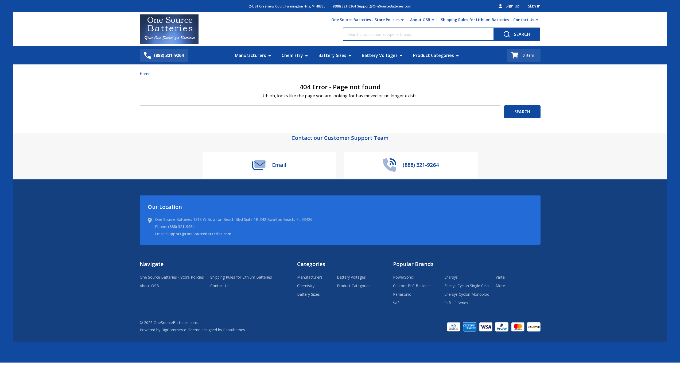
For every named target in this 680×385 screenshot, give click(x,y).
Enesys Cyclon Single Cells (466, 285)
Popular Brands (413, 264)
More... (501, 285)
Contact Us (523, 19)
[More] (402, 19)
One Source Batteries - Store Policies (365, 19)
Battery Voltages (380, 55)
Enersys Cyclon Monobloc (466, 294)
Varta (500, 277)
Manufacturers (250, 55)
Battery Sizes (332, 55)
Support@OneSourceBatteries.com (198, 233)
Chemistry (292, 55)
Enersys (451, 277)
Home (145, 73)
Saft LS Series (456, 302)
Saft (396, 302)
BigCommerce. (174, 329)
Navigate (152, 264)
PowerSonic (403, 277)
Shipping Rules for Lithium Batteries (475, 19)
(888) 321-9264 (181, 226)
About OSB (420, 19)
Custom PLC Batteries (412, 285)
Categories (311, 264)
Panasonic (402, 294)
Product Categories (433, 55)
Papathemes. (234, 329)
